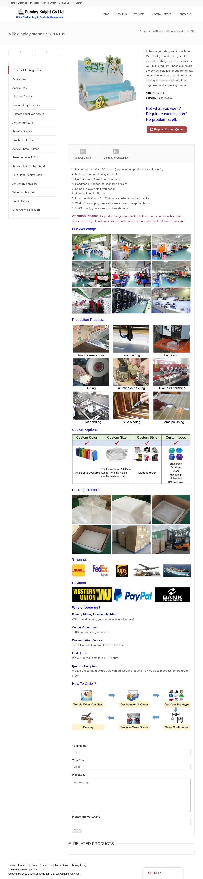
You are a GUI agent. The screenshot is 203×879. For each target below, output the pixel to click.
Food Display (165, 98)
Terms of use (61, 865)
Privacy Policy (79, 865)
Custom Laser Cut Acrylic (28, 113)
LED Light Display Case (27, 174)
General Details (83, 157)
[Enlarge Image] (106, 51)
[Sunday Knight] (40, 14)
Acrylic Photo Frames (25, 148)
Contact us (64, 3)
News (34, 865)
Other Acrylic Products (26, 209)
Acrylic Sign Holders (24, 183)
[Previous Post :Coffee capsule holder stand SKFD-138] (20, 52)
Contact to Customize (116, 157)
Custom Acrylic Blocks (26, 105)
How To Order (49, 3)
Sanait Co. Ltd (36, 869)
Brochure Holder (22, 140)
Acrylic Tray (19, 87)
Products (34, 3)
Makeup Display (22, 96)
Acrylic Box (19, 79)
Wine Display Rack (24, 192)
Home (12, 3)
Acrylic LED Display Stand (28, 166)
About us (22, 3)
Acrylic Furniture (22, 122)
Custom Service (160, 14)
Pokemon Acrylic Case (26, 157)
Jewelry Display (22, 131)
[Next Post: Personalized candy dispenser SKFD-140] (47, 52)
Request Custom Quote (168, 129)
